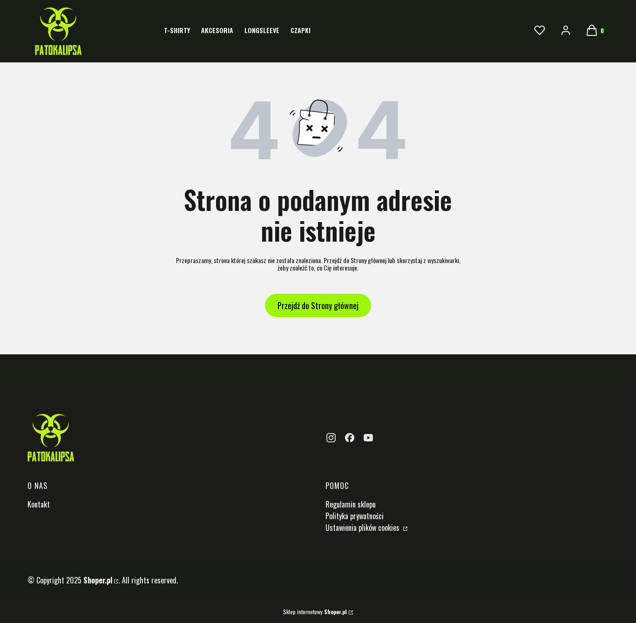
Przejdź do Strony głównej (318, 305)
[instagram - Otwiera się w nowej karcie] (331, 437)
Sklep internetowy (315, 612)
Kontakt (38, 504)
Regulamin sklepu (350, 504)
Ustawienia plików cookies (363, 527)
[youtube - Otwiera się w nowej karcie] (368, 437)
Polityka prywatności (354, 515)
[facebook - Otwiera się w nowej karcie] (349, 437)
